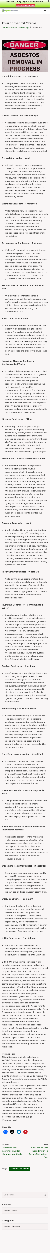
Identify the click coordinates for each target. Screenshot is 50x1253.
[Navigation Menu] (45, 10)
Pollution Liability (9, 27)
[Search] (45, 1195)
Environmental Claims (19, 1169)
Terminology (23, 27)
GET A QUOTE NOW (25, 5)
